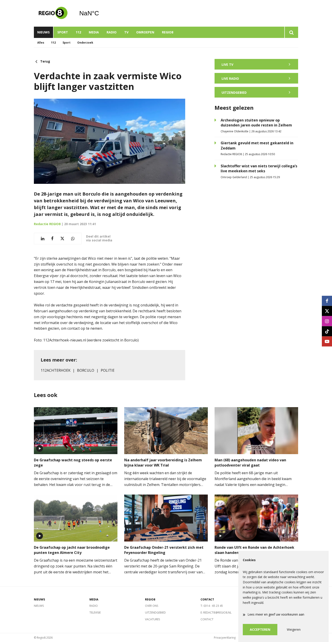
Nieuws (43, 32)
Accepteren (260, 629)
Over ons (151, 606)
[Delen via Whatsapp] (73, 238)
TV (126, 32)
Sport (62, 32)
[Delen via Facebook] (52, 238)
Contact (207, 619)
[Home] (53, 13)
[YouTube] (327, 341)
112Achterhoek (55, 370)
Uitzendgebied (155, 612)
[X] (327, 311)
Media (94, 32)
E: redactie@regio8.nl (216, 612)
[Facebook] (327, 301)
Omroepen (145, 32)
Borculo (85, 370)
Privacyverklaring (225, 638)
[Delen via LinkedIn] (42, 238)
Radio (112, 32)
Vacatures (152, 619)
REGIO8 (167, 32)
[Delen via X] (62, 238)
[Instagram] (327, 321)
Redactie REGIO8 (47, 224)
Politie (108, 370)
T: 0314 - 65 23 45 (212, 606)
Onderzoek (85, 42)
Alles (40, 42)
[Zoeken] (291, 32)
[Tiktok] (327, 331)
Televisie (95, 612)
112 (78, 32)
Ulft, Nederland (101, 13)
